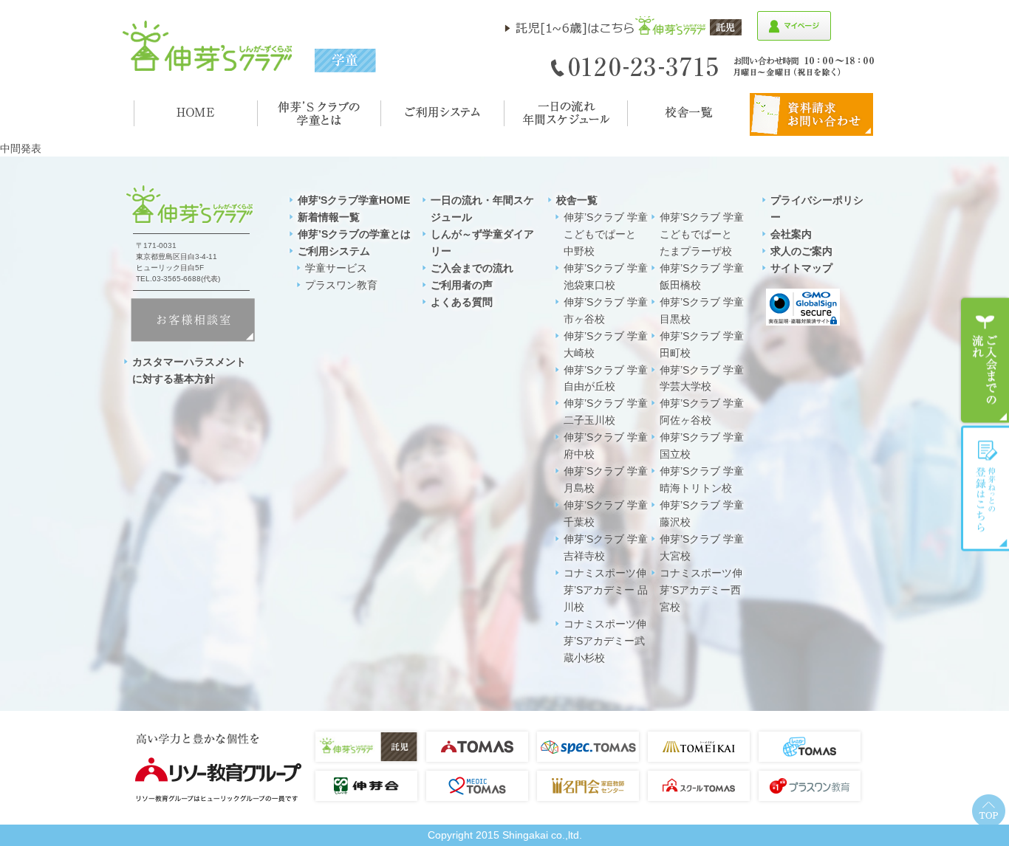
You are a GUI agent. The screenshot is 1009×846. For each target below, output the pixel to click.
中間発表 (20, 148)
